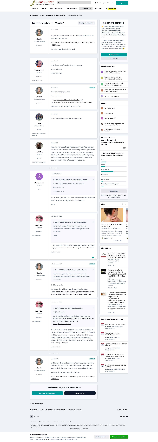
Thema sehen (114, 191)
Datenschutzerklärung (45, 422)
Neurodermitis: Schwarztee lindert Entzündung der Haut (73, 102)
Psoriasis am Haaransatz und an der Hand (112, 225)
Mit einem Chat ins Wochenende (115, 324)
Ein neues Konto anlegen (47, 393)
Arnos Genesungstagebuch (113, 260)
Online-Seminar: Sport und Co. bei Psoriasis (115, 366)
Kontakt (56, 422)
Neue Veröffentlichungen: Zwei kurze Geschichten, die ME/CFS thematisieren (117, 255)
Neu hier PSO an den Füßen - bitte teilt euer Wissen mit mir (115, 72)
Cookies (62, 422)
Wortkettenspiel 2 (110, 118)
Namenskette (109, 113)
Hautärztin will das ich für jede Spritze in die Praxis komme (114, 84)
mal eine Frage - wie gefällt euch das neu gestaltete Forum (115, 124)
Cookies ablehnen (101, 437)
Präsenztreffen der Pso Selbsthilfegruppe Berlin (112, 334)
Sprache (33, 422)
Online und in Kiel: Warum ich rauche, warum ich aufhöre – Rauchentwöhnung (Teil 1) (114, 356)
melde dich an (109, 195)
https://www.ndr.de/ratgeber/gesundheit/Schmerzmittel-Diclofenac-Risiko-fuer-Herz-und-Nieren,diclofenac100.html (73, 321)
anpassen (47, 439)
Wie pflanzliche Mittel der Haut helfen (66, 100)
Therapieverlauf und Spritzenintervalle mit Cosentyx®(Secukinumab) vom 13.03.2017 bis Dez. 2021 (117, 274)
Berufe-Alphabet (110, 108)
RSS (69, 422)
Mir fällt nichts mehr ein (112, 96)
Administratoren (40, 41)
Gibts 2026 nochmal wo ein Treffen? (113, 130)
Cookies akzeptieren (120, 437)
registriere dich (121, 195)
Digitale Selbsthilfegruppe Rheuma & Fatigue (116, 344)
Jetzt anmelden (80, 393)
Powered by (79, 428)
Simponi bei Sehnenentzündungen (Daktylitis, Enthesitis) (115, 90)
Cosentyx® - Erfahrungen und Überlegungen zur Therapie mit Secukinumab (117, 281)
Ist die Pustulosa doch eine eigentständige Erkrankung (113, 78)
